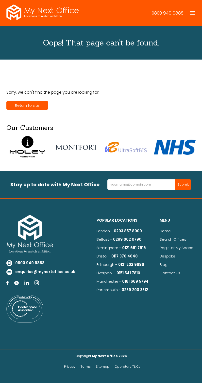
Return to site (27, 105)
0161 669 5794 (135, 281)
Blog (164, 264)
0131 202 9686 (131, 264)
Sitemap (102, 366)
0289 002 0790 (127, 239)
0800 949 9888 (168, 13)
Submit (183, 184)
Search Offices (173, 239)
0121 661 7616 (135, 247)
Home (165, 231)
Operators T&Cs (127, 366)
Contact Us (170, 273)
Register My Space (176, 247)
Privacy (69, 366)
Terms (86, 366)
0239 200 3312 (135, 289)
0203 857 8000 (128, 231)
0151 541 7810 (128, 273)
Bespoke (167, 256)
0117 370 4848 (124, 256)
